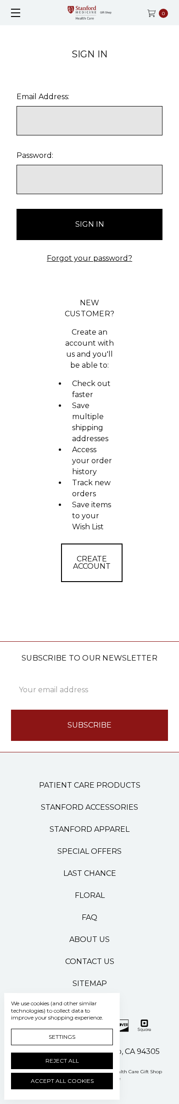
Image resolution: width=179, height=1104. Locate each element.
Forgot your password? (89, 258)
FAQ (89, 917)
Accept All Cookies (62, 1080)
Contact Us (89, 961)
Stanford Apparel (89, 829)
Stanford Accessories (89, 807)
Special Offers (89, 851)
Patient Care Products (89, 785)
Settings (62, 1036)
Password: (35, 155)
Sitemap (90, 983)
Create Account (92, 563)
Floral (90, 895)
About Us (89, 939)
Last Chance (89, 873)
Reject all (62, 1060)
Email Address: (43, 96)
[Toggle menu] (12, 12)
